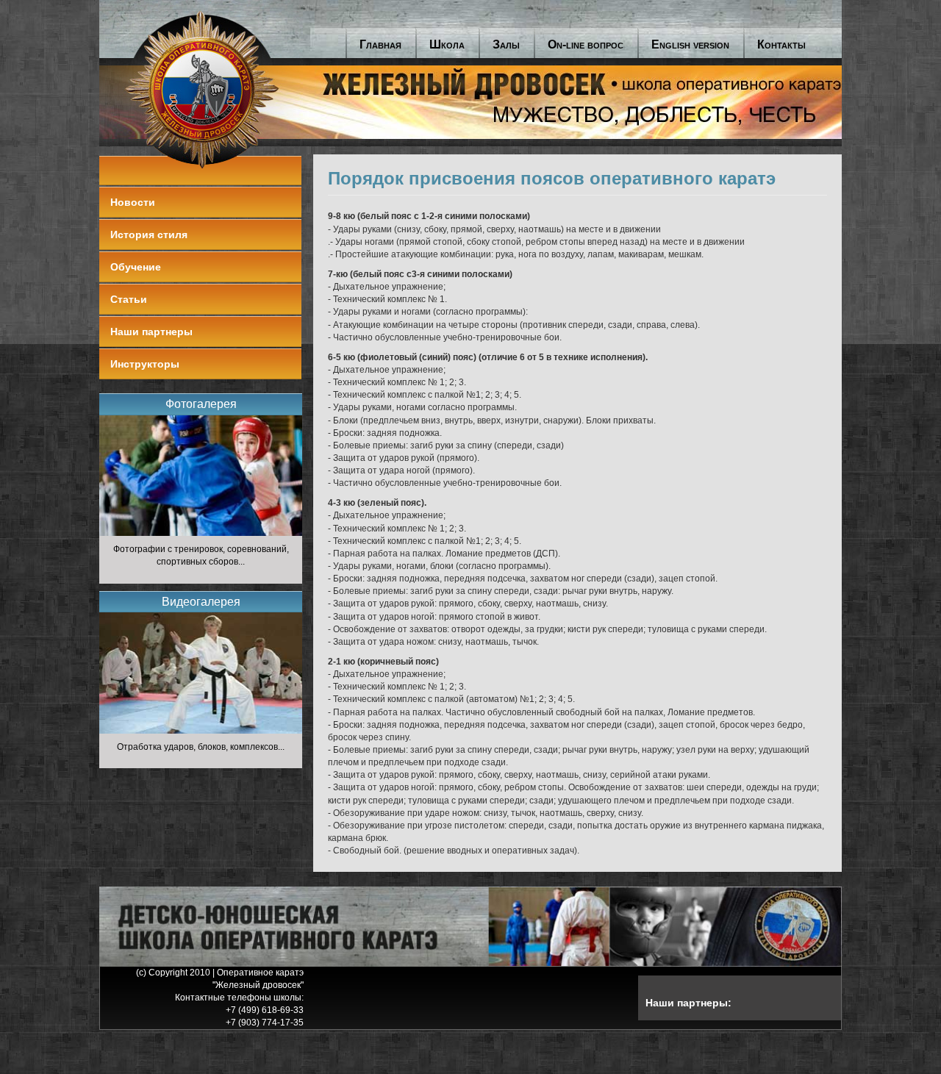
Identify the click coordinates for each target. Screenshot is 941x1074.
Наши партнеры (151, 331)
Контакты (781, 44)
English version (690, 44)
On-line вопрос (585, 44)
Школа (447, 44)
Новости (132, 202)
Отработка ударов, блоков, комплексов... (201, 747)
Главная (380, 44)
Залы (506, 44)
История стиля (148, 234)
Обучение (135, 267)
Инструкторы (144, 364)
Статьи (128, 299)
